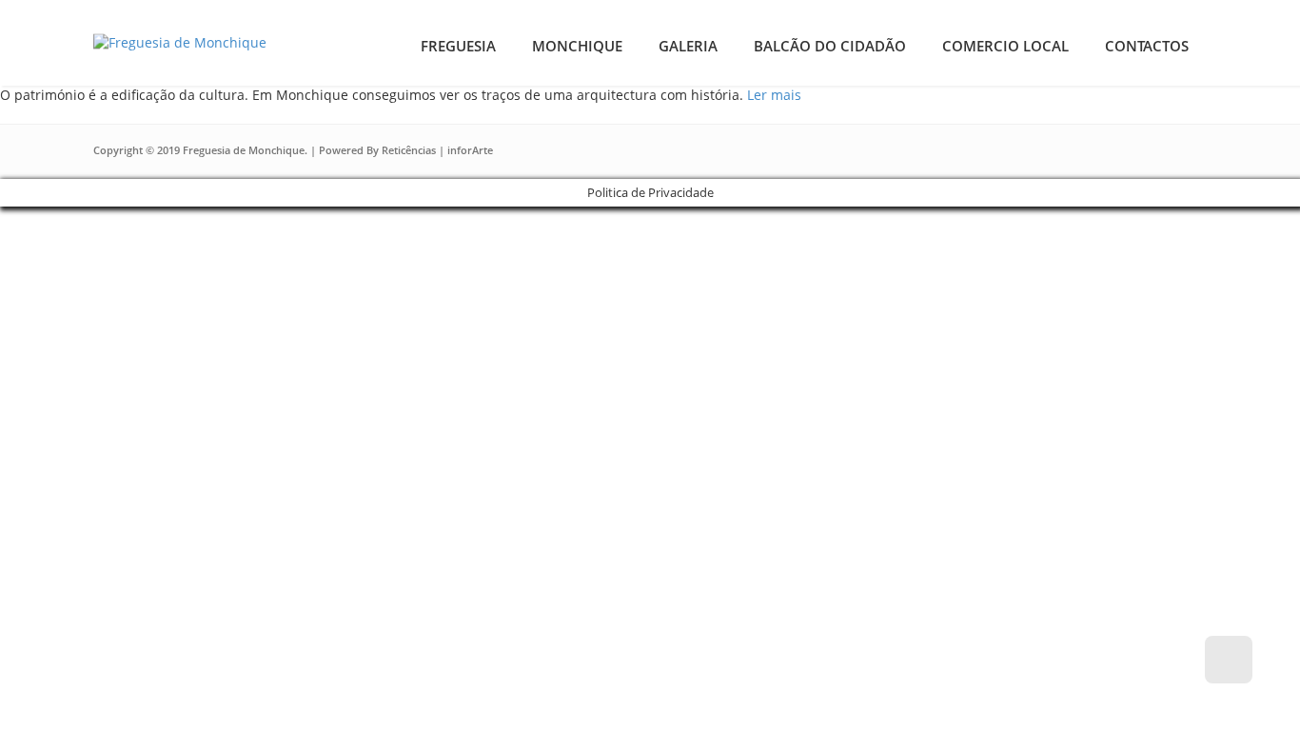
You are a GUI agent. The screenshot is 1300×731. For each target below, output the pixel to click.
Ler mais (774, 95)
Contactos (1147, 45)
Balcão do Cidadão (830, 45)
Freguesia (458, 45)
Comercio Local (1005, 45)
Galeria (688, 45)
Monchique (577, 45)
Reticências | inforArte (437, 150)
